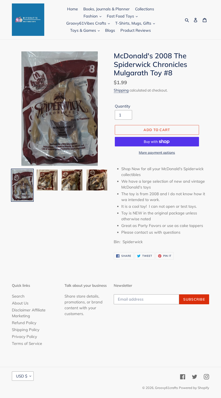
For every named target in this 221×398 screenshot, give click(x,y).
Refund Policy (24, 322)
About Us (20, 303)
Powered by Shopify (194, 388)
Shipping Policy (25, 329)
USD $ (21, 376)
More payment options (157, 152)
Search (18, 296)
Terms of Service (27, 343)
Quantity (122, 106)
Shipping (121, 90)
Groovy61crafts (166, 388)
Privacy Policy (24, 336)
